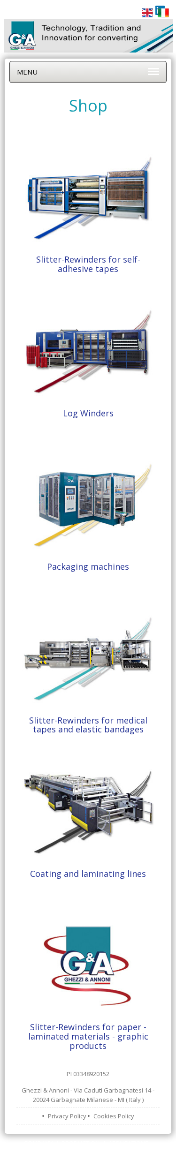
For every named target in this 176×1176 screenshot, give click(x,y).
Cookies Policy (113, 1116)
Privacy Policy (67, 1116)
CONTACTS (130, 1152)
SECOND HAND (53, 1152)
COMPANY (38, 1143)
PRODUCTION (80, 1143)
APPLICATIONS (128, 1143)
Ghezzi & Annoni (98, 1166)
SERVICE (94, 1152)
